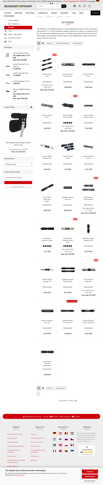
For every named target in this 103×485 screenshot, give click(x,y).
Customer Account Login (15, 434)
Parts (10, 41)
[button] (74, 6)
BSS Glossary (35, 456)
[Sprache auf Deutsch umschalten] (97, 1)
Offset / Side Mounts (15, 34)
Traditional (30, 13)
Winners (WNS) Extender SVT (47, 280)
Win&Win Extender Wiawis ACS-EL (67, 280)
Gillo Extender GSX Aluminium (88, 198)
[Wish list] (84, 6)
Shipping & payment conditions (13, 451)
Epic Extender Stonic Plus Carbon (47, 199)
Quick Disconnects (14, 38)
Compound (18, 13)
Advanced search (18, 187)
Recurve (7, 13)
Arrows (54, 13)
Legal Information (12, 442)
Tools (74, 13)
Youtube (77, 417)
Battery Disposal (12, 466)
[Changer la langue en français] (51, 4)
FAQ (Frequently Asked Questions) (38, 451)
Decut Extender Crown (47, 75)
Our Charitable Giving (37, 438)
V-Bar (10, 31)
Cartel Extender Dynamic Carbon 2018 (68, 240)
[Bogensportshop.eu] (19, 6)
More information (89, 481)
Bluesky (55, 417)
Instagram (66, 417)
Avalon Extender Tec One (88, 157)
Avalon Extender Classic (68, 157)
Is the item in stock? (37, 442)
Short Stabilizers (13, 24)
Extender (11, 27)
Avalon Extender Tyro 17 (47, 116)
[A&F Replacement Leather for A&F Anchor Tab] (18, 125)
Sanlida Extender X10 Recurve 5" (67, 321)
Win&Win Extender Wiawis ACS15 (88, 239)
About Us (34, 434)
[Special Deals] (31, 107)
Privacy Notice (19, 475)
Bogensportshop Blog (33, 417)
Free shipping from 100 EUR (75, 1)
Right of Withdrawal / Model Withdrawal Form (16, 461)
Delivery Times (35, 446)
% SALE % (95, 13)
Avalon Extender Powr (88, 75)
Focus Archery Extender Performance (47, 363)
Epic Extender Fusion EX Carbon (47, 239)
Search (18, 182)
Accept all (90, 471)
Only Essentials (90, 476)
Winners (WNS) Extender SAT (47, 157)
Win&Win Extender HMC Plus (67, 198)
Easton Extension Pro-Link (47, 321)
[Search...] (63, 6)
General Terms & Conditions (15, 446)
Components (43, 13)
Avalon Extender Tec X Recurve (68, 75)
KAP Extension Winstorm (88, 280)
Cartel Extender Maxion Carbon (88, 116)
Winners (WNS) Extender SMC (67, 116)
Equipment (64, 13)
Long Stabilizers (13, 20)
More (81, 13)
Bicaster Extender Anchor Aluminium (88, 321)
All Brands (34, 460)
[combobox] (49, 43)
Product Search (12, 438)
